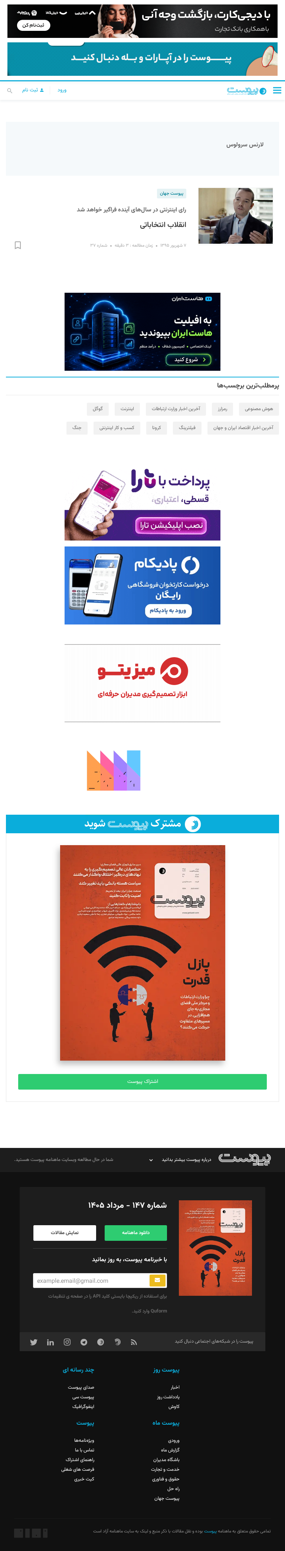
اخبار (175, 1387)
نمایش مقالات (65, 1233)
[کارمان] (142, 770)
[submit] (158, 1280)
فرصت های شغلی (77, 1469)
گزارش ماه (170, 1450)
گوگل (98, 409)
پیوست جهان (171, 193)
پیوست (210, 1531)
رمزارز (222, 409)
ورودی (174, 1440)
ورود (62, 90)
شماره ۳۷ (98, 245)
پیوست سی (83, 1397)
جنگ (77, 428)
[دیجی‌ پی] (142, 21)
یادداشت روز (168, 1397)
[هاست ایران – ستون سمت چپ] (142, 332)
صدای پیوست (81, 1387)
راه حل (173, 1489)
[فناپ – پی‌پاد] (142, 585)
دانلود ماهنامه (136, 1233)
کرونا (156, 428)
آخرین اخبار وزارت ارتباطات (176, 409)
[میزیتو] (142, 683)
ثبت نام (30, 90)
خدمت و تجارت (165, 1469)
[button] (277, 90)
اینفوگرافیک (83, 1407)
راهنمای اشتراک (80, 1460)
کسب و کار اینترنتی (116, 428)
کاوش (174, 1407)
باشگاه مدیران (166, 1460)
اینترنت (127, 409)
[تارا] (142, 502)
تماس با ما (84, 1450)
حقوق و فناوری (166, 1479)
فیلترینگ (187, 428)
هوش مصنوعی (259, 409)
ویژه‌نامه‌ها (84, 1440)
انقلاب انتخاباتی (163, 225)
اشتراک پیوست (142, 1082)
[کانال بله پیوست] (142, 59)
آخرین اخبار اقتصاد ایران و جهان (243, 428)
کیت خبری (84, 1479)
